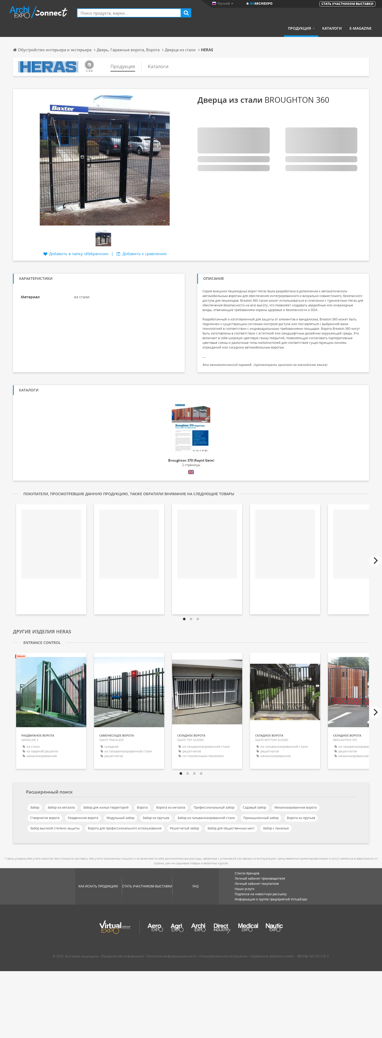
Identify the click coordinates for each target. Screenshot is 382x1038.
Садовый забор (254, 807)
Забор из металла (61, 807)
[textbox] (129, 12)
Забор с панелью (276, 828)
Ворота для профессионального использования (125, 828)
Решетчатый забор (184, 828)
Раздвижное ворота (83, 818)
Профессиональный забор (214, 807)
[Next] (375, 560)
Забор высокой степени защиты (55, 828)
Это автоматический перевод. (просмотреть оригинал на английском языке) (264, 365)
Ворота (142, 807)
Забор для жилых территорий (106, 807)
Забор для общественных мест (231, 828)
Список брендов (247, 873)
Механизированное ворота (295, 807)
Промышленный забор (261, 818)
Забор (34, 807)
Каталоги (332, 28)
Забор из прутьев (156, 818)
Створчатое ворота (45, 818)
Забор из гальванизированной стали (206, 818)
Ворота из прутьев (301, 818)
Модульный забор (120, 818)
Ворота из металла (170, 807)
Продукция (299, 28)
